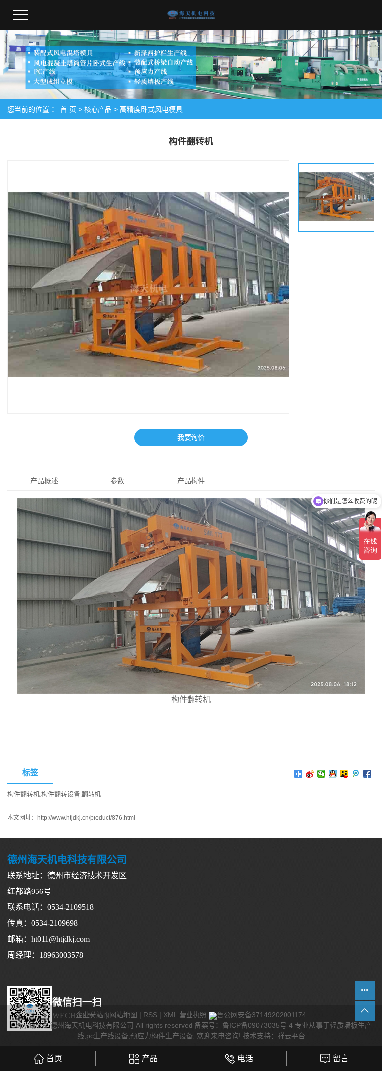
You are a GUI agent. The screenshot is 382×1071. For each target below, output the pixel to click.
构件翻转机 (23, 794)
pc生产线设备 (107, 1036)
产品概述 (44, 481)
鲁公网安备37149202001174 (261, 1015)
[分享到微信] (321, 774)
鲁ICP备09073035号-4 (257, 1025)
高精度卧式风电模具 (151, 109)
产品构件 (191, 481)
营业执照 (193, 1015)
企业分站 (89, 1015)
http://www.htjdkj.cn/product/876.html (86, 817)
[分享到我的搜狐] (344, 774)
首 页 (68, 109)
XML (170, 1015)
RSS (150, 1015)
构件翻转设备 (60, 794)
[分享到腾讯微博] (356, 774)
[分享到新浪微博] (310, 774)
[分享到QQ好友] (333, 774)
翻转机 (91, 794)
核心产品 (98, 109)
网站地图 (123, 1015)
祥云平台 (291, 1036)
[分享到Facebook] (367, 774)
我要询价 (191, 437)
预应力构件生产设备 (161, 1036)
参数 (117, 481)
